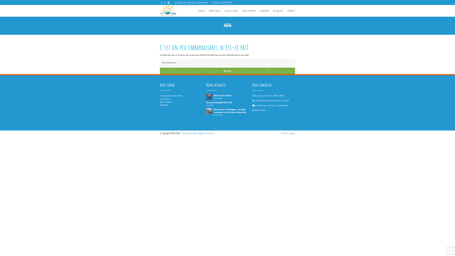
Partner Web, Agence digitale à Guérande (198, 133)
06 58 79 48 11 (260, 110)
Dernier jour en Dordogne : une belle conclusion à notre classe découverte (230, 110)
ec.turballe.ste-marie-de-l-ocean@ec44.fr (271, 105)
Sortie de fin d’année (223, 95)
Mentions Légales (288, 133)
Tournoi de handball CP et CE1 (219, 102)
